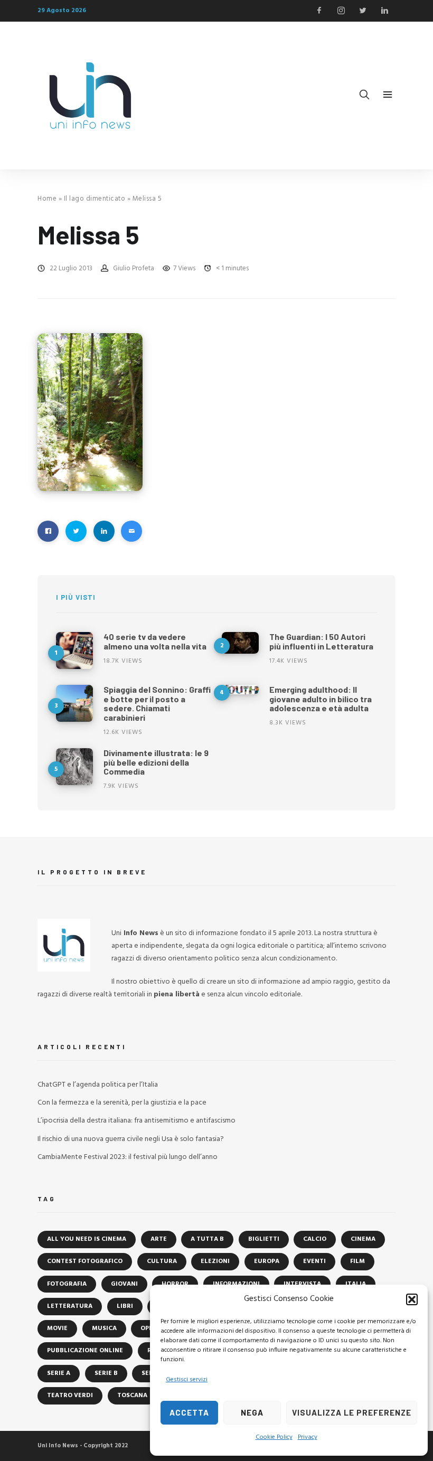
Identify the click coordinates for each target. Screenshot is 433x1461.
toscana (132, 1395)
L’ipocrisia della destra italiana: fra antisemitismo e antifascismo (136, 1121)
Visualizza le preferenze (351, 1412)
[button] (412, 1299)
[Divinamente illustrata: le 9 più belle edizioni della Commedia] (74, 766)
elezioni (215, 1261)
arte (158, 1239)
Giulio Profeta (133, 268)
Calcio (314, 1239)
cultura (162, 1261)
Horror (175, 1284)
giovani (124, 1284)
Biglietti (263, 1239)
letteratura (69, 1306)
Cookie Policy (274, 1437)
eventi (314, 1261)
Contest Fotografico (85, 1261)
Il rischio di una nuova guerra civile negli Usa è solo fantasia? (130, 1139)
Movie (57, 1328)
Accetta (189, 1412)
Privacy (307, 1437)
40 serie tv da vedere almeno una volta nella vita (154, 641)
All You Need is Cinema (86, 1239)
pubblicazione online (85, 1350)
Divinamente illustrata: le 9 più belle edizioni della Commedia (156, 762)
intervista (302, 1284)
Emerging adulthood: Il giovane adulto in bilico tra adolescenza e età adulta (320, 698)
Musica (104, 1328)
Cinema (363, 1239)
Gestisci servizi (187, 1379)
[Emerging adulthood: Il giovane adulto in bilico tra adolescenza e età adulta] (240, 689)
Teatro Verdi (70, 1395)
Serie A (58, 1373)
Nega (252, 1412)
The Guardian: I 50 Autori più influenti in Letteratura (321, 641)
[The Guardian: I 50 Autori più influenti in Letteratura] (240, 643)
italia (355, 1284)
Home (47, 198)
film (357, 1261)
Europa (266, 1261)
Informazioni (236, 1284)
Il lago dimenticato (95, 198)
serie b (106, 1373)
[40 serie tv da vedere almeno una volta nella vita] (74, 650)
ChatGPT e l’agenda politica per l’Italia (97, 1085)
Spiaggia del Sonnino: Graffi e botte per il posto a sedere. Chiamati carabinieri (157, 703)
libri (125, 1306)
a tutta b (207, 1239)
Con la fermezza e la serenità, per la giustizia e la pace (121, 1103)
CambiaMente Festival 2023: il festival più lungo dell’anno (127, 1157)
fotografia (67, 1284)
